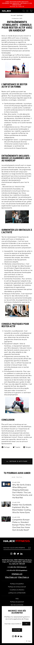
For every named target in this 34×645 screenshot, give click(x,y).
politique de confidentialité (17, 593)
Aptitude (19, 15)
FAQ (17, 598)
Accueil (13, 15)
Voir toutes (17, 477)
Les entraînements (8, 165)
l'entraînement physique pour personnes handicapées (16, 52)
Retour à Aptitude (18, 461)
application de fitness (21, 619)
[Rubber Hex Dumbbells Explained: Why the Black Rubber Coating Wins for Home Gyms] (6, 504)
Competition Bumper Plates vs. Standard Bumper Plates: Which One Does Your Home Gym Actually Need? (21, 524)
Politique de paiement (17, 602)
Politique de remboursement (17, 587)
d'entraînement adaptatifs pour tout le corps (15, 183)
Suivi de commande (17, 605)
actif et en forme (11, 87)
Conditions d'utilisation (17, 590)
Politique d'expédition (17, 584)
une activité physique (9, 241)
